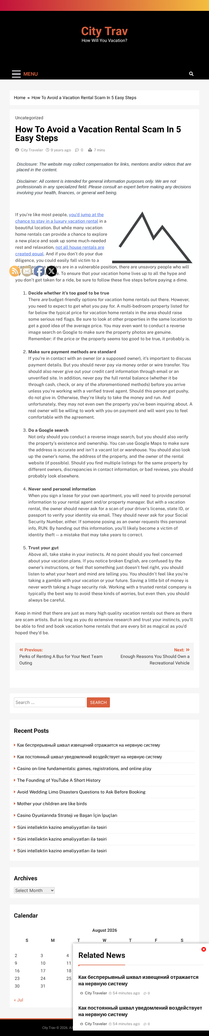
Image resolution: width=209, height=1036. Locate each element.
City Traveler (32, 150)
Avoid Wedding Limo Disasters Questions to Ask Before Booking (81, 792)
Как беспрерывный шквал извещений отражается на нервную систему (88, 745)
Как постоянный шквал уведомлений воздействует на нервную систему (89, 756)
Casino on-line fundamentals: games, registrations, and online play (84, 768)
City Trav (104, 31)
